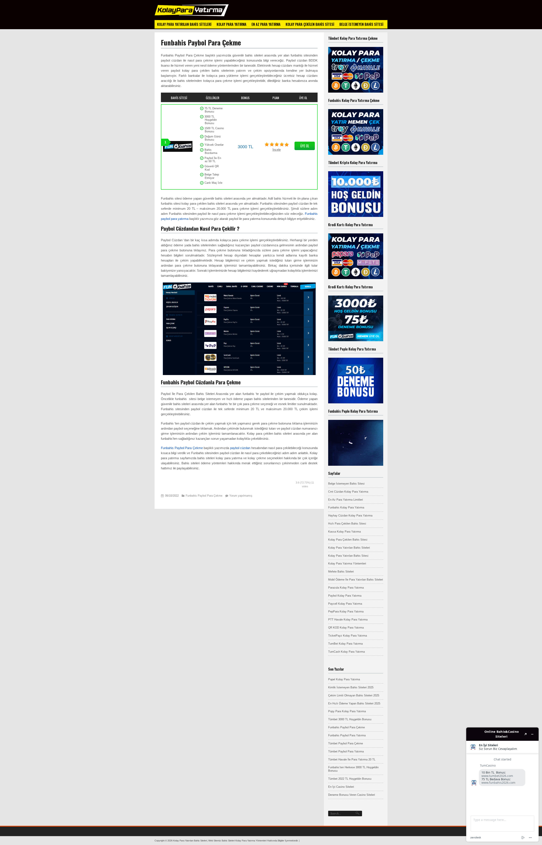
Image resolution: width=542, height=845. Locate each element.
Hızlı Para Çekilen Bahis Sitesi (347, 523)
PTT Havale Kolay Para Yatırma (348, 619)
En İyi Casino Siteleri (341, 786)
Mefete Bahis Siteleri (341, 571)
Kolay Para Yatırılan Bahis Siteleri (349, 547)
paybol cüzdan (240, 448)
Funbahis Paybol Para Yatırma (347, 735)
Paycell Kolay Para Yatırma (345, 603)
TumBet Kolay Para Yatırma (345, 643)
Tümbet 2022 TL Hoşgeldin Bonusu (349, 778)
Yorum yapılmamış (240, 495)
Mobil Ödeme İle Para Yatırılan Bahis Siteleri (355, 579)
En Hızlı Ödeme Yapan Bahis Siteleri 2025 (354, 703)
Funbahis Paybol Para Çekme (182, 448)
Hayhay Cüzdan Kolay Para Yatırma (350, 515)
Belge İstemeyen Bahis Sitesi (346, 483)
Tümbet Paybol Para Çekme (345, 743)
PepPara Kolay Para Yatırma (346, 611)
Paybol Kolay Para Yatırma (344, 595)
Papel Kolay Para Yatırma (344, 679)
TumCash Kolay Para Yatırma (346, 651)
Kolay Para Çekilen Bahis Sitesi (347, 539)
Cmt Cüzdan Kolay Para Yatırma (348, 491)
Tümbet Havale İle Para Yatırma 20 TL (351, 759)
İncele (276, 149)
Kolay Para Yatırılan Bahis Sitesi (348, 555)
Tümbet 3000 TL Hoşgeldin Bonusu (349, 719)
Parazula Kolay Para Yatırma (346, 587)
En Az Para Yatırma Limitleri (345, 499)
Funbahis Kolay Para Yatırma (346, 507)
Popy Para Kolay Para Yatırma (347, 711)
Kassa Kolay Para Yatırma (344, 531)
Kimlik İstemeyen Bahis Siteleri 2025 (350, 687)
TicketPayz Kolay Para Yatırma (347, 635)
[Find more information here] (502, 784)
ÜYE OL (304, 145)
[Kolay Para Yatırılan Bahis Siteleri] (192, 15)
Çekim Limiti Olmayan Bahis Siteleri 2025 (353, 695)
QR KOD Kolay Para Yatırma (346, 627)
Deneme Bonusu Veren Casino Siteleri (351, 794)
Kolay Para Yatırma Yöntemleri (347, 563)
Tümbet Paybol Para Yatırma (346, 751)
